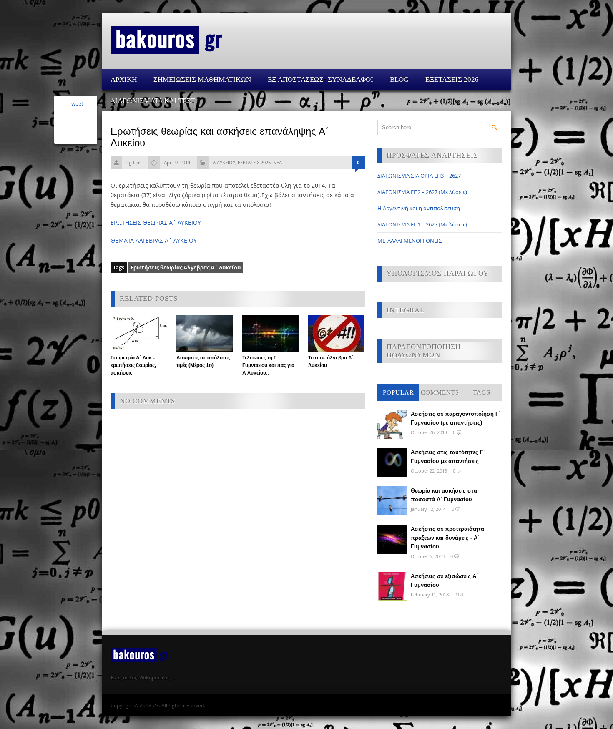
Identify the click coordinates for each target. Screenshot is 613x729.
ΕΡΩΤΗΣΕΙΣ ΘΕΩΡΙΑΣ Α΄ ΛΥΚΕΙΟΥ (156, 222)
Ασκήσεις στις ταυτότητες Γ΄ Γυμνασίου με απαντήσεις (448, 456)
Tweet (75, 103)
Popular (398, 392)
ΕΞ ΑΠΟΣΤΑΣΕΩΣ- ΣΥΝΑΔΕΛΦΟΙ (320, 79)
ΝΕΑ (277, 162)
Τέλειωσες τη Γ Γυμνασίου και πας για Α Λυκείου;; (268, 365)
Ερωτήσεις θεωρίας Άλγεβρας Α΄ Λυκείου (186, 267)
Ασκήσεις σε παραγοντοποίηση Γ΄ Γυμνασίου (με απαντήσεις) (455, 418)
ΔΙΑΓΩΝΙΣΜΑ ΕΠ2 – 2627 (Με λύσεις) (422, 192)
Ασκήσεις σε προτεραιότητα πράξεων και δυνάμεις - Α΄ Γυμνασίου (447, 538)
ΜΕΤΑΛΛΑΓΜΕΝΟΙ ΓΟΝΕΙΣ (409, 240)
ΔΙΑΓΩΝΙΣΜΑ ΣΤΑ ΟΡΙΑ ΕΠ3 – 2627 (419, 175)
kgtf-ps (133, 162)
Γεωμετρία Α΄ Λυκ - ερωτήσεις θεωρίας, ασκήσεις (133, 365)
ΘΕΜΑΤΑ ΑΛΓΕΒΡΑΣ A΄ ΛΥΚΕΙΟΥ (154, 240)
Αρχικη (124, 79)
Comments (440, 392)
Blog (399, 79)
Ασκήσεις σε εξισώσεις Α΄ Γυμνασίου (444, 580)
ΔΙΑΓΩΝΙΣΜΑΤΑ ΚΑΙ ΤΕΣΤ (153, 101)
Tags (481, 392)
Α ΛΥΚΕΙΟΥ (224, 162)
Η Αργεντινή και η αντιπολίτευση (418, 208)
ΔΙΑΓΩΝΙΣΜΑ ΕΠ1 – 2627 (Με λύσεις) (422, 224)
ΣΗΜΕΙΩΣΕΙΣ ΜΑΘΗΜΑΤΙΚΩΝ (202, 79)
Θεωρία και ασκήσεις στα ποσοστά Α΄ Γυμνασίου (444, 495)
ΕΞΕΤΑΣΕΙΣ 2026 (452, 79)
